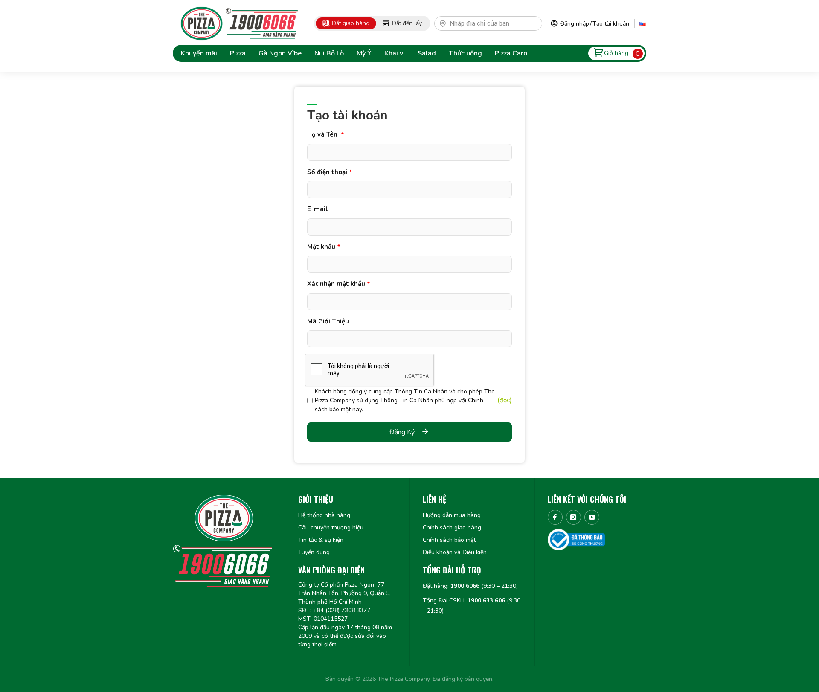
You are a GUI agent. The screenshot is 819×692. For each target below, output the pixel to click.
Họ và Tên (325, 134)
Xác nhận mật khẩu (338, 283)
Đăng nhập (574, 24)
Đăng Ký (402, 432)
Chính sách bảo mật (449, 540)
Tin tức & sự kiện (320, 540)
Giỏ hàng (616, 53)
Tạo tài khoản (610, 24)
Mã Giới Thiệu (328, 321)
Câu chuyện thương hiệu (330, 527)
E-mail (317, 209)
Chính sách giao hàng (452, 527)
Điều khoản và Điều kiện (455, 552)
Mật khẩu (323, 246)
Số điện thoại (329, 172)
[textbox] (492, 23)
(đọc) (504, 400)
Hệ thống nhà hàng (324, 515)
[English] (642, 23)
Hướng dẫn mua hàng (452, 515)
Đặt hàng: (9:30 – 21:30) (470, 586)
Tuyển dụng (314, 552)
